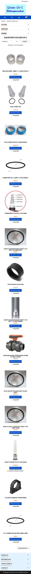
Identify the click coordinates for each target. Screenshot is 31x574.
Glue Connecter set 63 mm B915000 (15, 142)
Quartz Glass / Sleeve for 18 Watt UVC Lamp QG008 (15, 427)
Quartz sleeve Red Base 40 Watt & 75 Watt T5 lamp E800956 (15, 320)
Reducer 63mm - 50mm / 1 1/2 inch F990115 (15, 71)
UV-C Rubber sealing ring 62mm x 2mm (15, 533)
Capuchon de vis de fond (15, 284)
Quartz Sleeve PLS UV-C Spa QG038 (16, 462)
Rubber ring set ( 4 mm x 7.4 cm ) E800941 (15, 177)
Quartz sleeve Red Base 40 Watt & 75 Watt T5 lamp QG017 (15, 249)
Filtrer (25, 41)
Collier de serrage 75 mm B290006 (15, 497)
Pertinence (10, 42)
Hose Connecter (15, 106)
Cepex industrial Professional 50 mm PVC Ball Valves (15, 356)
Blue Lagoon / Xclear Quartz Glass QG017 (15, 391)
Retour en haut (23, 548)
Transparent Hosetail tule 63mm (15, 213)
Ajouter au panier (15, 77)
